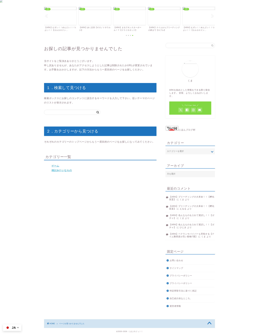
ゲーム (55, 165)
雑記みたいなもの (62, 170)
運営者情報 (175, 306)
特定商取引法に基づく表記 (183, 291)
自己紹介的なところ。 (181, 298)
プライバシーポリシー (181, 276)
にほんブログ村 (187, 129)
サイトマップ (176, 268)
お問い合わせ (176, 260)
